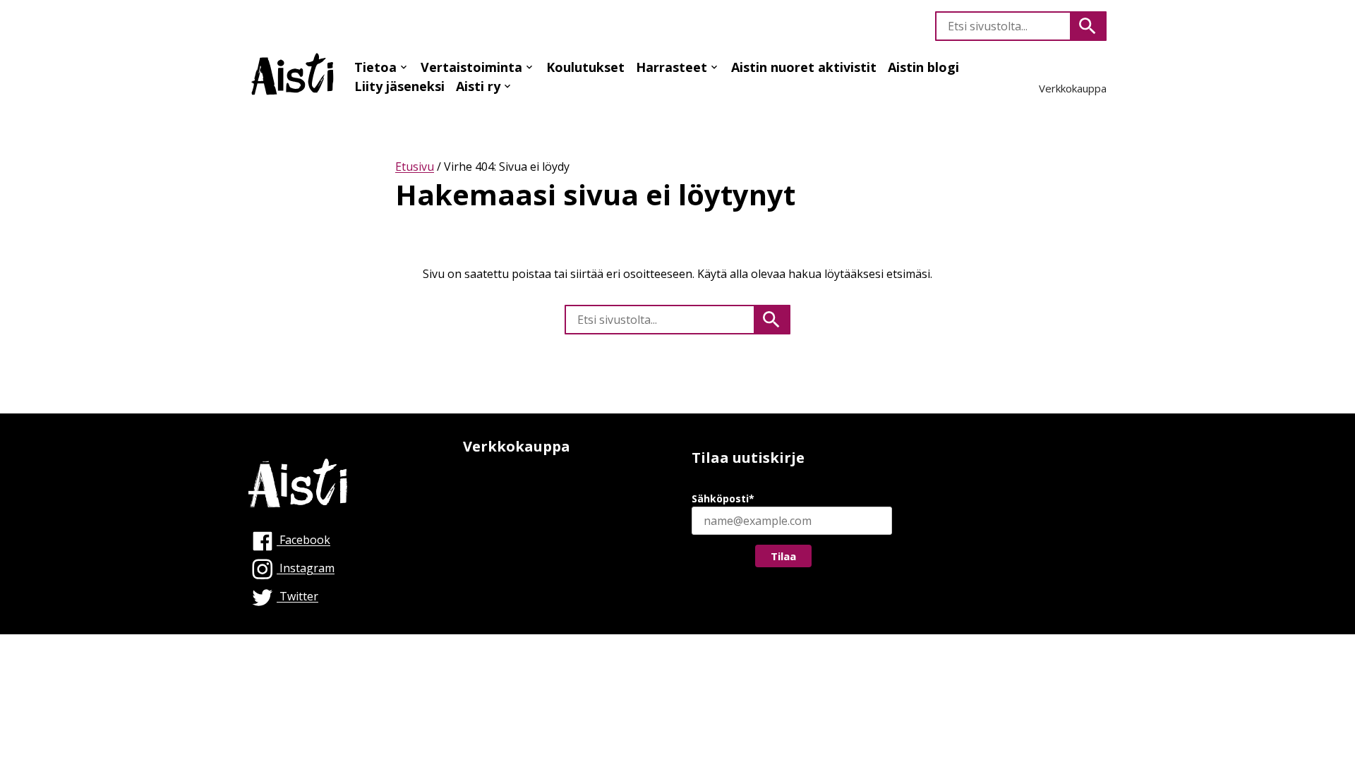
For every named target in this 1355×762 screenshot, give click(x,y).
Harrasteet (671, 67)
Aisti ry (478, 86)
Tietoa (375, 67)
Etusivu (414, 166)
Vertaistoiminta (471, 67)
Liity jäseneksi (399, 86)
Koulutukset (585, 67)
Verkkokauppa (1073, 88)
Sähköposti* (723, 498)
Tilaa (783, 556)
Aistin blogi (923, 67)
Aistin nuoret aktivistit (804, 67)
